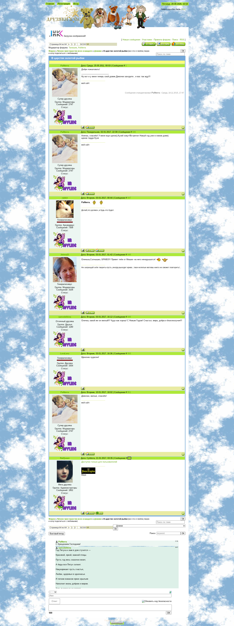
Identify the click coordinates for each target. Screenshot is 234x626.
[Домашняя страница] (90, 127)
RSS (183, 9)
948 (129, 254)
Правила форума (162, 39)
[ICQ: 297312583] (99, 513)
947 (129, 198)
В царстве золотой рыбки (115, 51)
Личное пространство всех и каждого (74, 51)
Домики (97, 51)
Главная (50, 4)
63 (85, 44)
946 (134, 132)
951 (129, 392)
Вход (76, 4)
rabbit (65, 198)
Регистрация (64, 4)
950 (129, 353)
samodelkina (64, 317)
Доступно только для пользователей (99, 462)
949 (129, 317)
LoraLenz (64, 353)
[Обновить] (170, 592)
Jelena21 (64, 254)
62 (82, 44)
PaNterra (82, 48)
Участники (147, 39)
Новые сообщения (131, 39)
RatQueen (65, 458)
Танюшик (73, 48)
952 (129, 458)
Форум (52, 51)
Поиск (175, 39)
